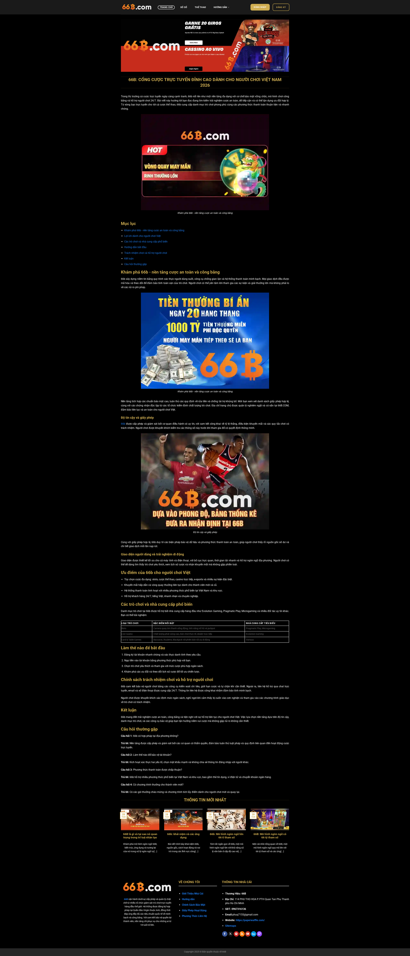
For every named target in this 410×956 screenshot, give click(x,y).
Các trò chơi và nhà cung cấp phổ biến (146, 241)
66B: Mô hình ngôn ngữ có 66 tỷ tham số (270, 836)
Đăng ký (281, 7)
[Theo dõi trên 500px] (253, 934)
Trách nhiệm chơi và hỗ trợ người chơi (145, 252)
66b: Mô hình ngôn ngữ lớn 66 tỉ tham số (226, 836)
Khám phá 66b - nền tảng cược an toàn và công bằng (154, 230)
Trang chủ (166, 7)
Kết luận (129, 258)
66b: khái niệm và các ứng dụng (183, 836)
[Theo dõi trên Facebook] (224, 934)
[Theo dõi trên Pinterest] (236, 934)
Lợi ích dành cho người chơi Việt (142, 235)
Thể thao (200, 7)
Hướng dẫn (220, 7)
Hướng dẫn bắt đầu (135, 247)
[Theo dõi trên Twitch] (259, 934)
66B (224, 951)
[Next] (282, 43)
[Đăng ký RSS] (242, 934)
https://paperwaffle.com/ (250, 920)
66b (123, 423)
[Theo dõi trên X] (230, 934)
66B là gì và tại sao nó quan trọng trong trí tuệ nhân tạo (140, 836)
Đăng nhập (260, 7)
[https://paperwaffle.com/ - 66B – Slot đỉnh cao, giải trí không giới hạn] (137, 7)
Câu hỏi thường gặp (135, 264)
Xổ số (183, 7)
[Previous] (128, 43)
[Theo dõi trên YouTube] (247, 934)
